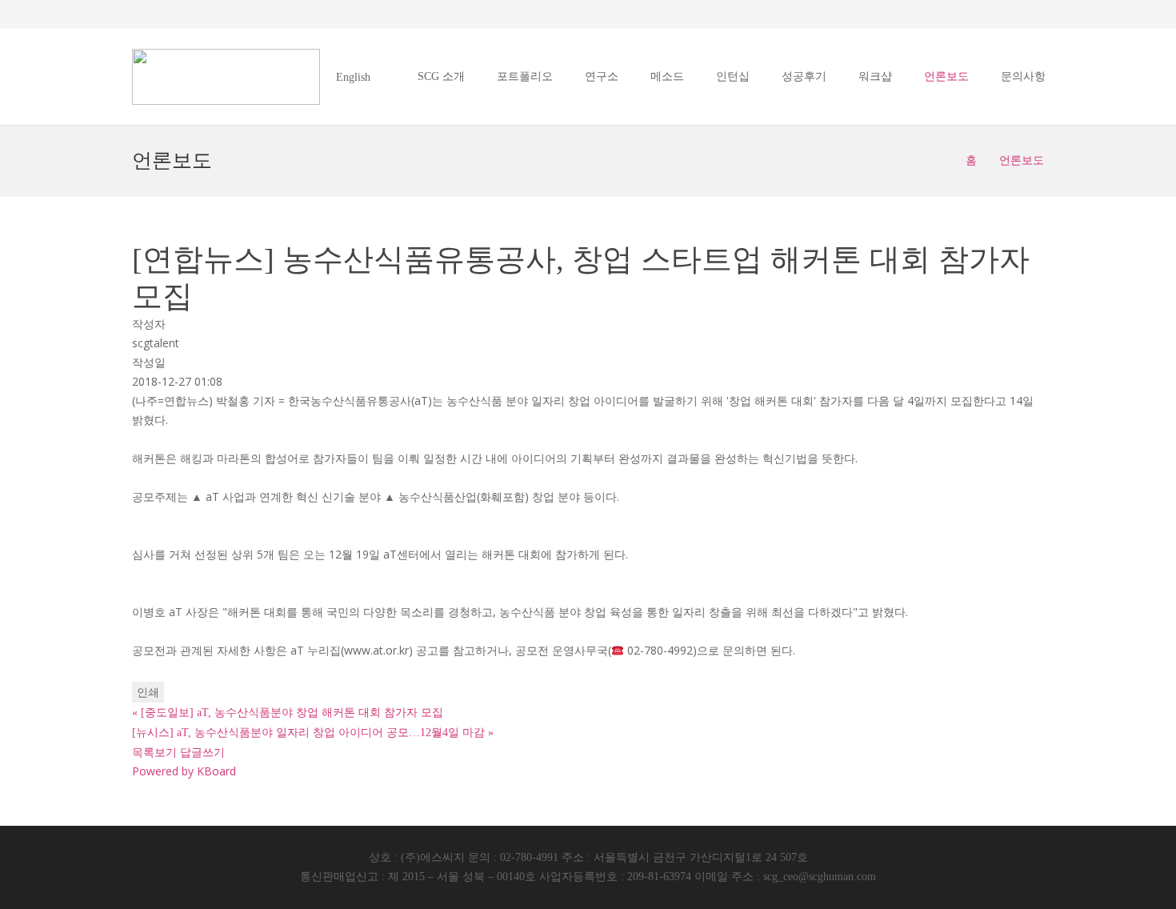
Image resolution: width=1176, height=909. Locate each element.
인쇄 (148, 691)
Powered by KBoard (184, 771)
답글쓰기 (202, 751)
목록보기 (154, 751)
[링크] (226, 77)
